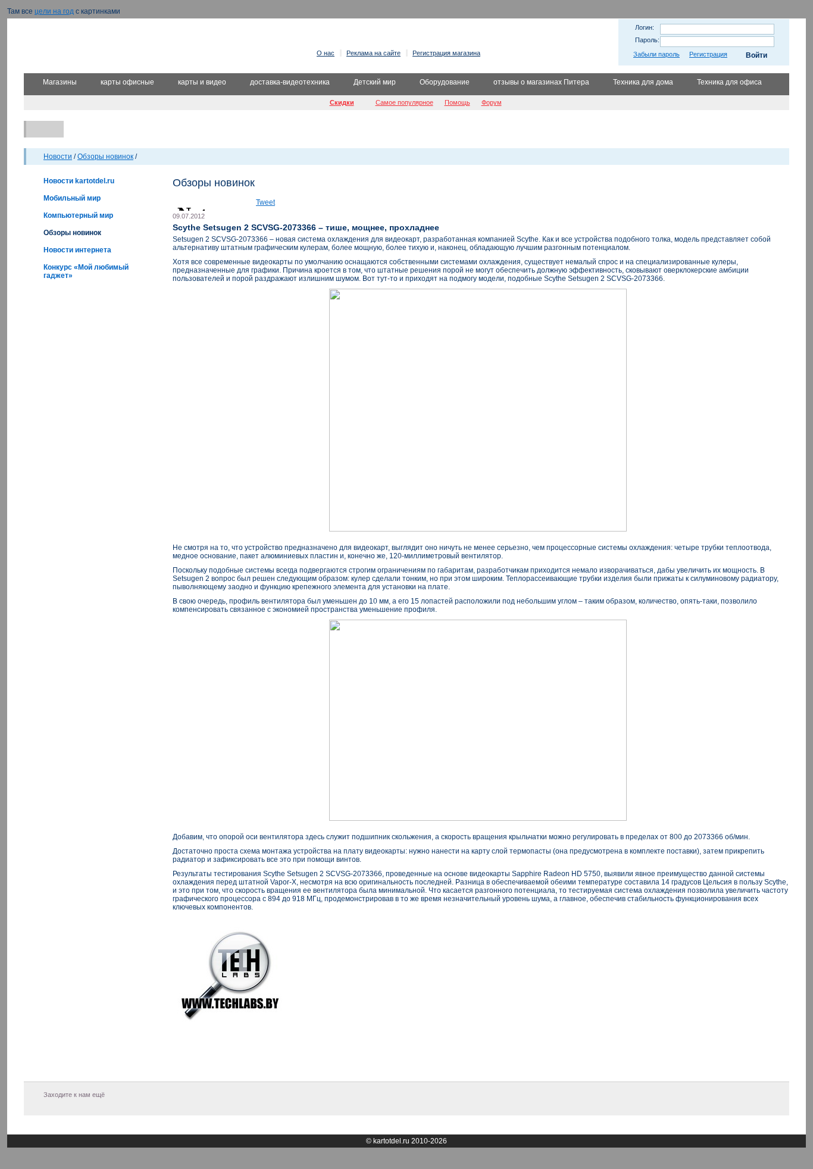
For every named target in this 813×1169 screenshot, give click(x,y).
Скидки (342, 102)
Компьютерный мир (78, 215)
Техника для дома (643, 82)
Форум (491, 102)
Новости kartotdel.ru (78, 181)
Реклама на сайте (373, 53)
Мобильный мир (72, 198)
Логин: (644, 27)
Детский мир (375, 82)
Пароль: (647, 39)
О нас (325, 53)
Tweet (265, 202)
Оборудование (445, 82)
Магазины (60, 82)
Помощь (457, 102)
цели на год (54, 11)
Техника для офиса (729, 82)
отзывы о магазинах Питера (541, 82)
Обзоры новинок (105, 156)
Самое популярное (404, 102)
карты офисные (127, 82)
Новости (57, 156)
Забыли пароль (656, 54)
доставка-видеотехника (290, 82)
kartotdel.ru (391, 1141)
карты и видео (202, 82)
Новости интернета (77, 250)
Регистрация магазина (446, 53)
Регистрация (708, 54)
